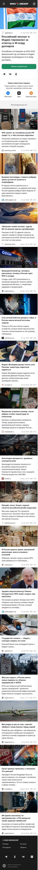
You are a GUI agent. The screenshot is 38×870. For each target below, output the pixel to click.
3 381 (34, 291)
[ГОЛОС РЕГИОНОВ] (3, 291)
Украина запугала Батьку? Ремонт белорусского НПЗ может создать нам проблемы (18, 594)
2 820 (34, 432)
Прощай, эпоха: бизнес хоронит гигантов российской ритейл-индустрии (19, 506)
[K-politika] (3, 789)
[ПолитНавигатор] (3, 200)
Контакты (23, 844)
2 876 (34, 385)
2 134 (34, 833)
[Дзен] (31, 857)
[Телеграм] (6, 857)
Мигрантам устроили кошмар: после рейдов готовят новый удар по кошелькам (18, 414)
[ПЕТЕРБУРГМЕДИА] (3, 150)
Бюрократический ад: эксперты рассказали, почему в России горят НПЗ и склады (17, 273)
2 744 (34, 523)
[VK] (23, 857)
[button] (4, 74)
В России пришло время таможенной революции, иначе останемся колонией (18, 552)
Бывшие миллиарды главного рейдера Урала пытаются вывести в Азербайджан (19, 179)
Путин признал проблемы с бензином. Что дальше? (19, 770)
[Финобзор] (19, 4)
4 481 (34, 200)
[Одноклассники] (14, 857)
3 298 (34, 338)
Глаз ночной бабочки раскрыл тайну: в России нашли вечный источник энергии (19, 320)
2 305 (34, 611)
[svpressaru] (3, 565)
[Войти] (34, 4)
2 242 (34, 651)
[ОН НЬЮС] (3, 385)
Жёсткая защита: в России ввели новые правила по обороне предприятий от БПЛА (16, 680)
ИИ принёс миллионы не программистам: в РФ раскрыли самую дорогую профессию (16, 818)
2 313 (34, 565)
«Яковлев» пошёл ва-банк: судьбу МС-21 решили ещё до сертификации (18, 228)
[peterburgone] (3, 338)
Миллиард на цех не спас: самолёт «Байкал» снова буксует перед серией (18, 725)
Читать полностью (19, 66)
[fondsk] (3, 479)
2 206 (34, 698)
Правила (23, 847)
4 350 (34, 244)
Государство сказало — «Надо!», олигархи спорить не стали (16, 639)
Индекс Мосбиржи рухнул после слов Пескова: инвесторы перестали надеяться (18, 367)
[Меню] (4, 4)
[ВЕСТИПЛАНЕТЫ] (3, 432)
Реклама (5, 844)
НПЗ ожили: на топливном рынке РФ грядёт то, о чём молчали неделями (18, 134)
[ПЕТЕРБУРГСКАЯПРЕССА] (3, 244)
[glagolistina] (3, 33)
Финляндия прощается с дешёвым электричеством (17, 459)
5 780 (34, 150)
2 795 (34, 478)
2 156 (34, 742)
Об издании (7, 847)
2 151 (34, 789)
